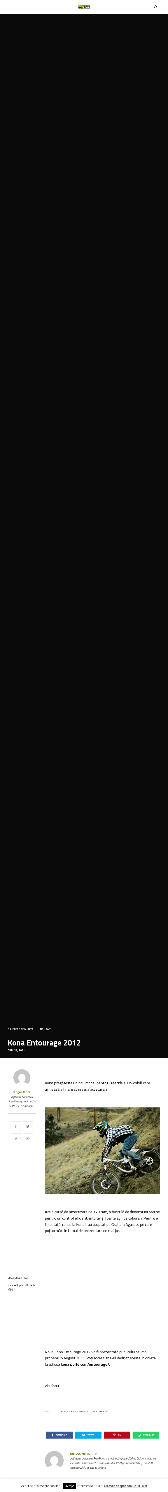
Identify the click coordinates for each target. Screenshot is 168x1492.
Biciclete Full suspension (75, 1412)
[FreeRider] (84, 7)
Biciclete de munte (20, 1029)
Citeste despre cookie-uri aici (125, 1485)
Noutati (46, 1029)
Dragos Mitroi (22, 1092)
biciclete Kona (100, 1412)
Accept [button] (69, 1486)
